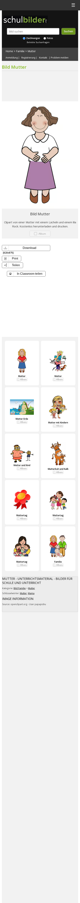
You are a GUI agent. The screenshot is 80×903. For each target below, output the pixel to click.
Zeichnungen (33, 38)
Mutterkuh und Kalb (58, 469)
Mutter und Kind (22, 465)
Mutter (32, 51)
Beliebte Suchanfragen (38, 42)
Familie (20, 51)
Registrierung (28, 58)
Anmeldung (12, 58)
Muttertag (21, 515)
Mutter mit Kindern (58, 422)
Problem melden (59, 58)
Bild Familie (20, 588)
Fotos (49, 38)
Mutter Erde (22, 418)
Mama (31, 593)
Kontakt (43, 58)
